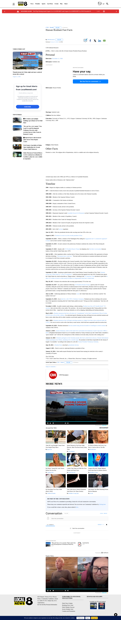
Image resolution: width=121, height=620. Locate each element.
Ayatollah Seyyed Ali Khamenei (75, 213)
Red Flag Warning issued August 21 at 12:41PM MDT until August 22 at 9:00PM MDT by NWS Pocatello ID (62, 11)
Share (66, 3)
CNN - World (60, 362)
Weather (37, 3)
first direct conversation (95, 249)
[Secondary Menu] (15, 3)
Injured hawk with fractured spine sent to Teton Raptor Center (32, 139)
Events (56, 3)
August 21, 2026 (16, 76)
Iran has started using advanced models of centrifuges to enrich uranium (87, 325)
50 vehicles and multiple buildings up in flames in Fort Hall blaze (32, 120)
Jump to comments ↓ (51, 366)
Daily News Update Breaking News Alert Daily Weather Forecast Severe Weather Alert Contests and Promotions (68, 607)
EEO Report (40, 596)
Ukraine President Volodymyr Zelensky (88, 341)
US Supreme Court (89, 276)
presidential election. (73, 345)
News (32, 3)
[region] (77, 533)
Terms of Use (48, 596)
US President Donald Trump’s (82, 284)
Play (61, 3)
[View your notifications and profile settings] (106, 524)
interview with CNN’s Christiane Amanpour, (72, 299)
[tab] (50, 524)
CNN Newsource (51, 39)
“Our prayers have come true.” (65, 256)
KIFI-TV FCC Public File (46, 600)
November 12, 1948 (57, 58)
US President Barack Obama (72, 249)
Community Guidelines (48, 598)
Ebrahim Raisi (58, 345)
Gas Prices (50, 3)
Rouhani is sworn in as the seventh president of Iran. (68, 235)
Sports (43, 3)
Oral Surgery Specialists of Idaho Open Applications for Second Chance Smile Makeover (32, 147)
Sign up (105, 513)
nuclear (61, 229)
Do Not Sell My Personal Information (47, 604)
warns (77, 293)
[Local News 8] (23, 4)
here (77, 507)
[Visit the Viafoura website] (104, 552)
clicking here (102, 504)
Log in (101, 513)
